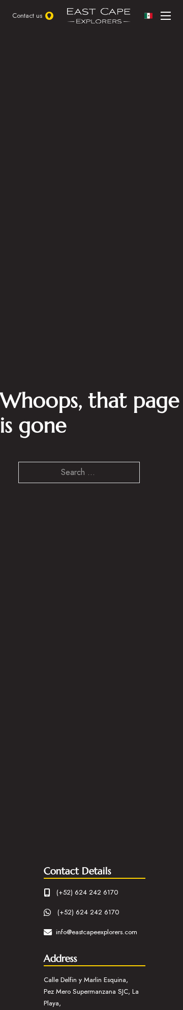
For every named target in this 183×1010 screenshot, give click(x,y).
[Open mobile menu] (166, 16)
